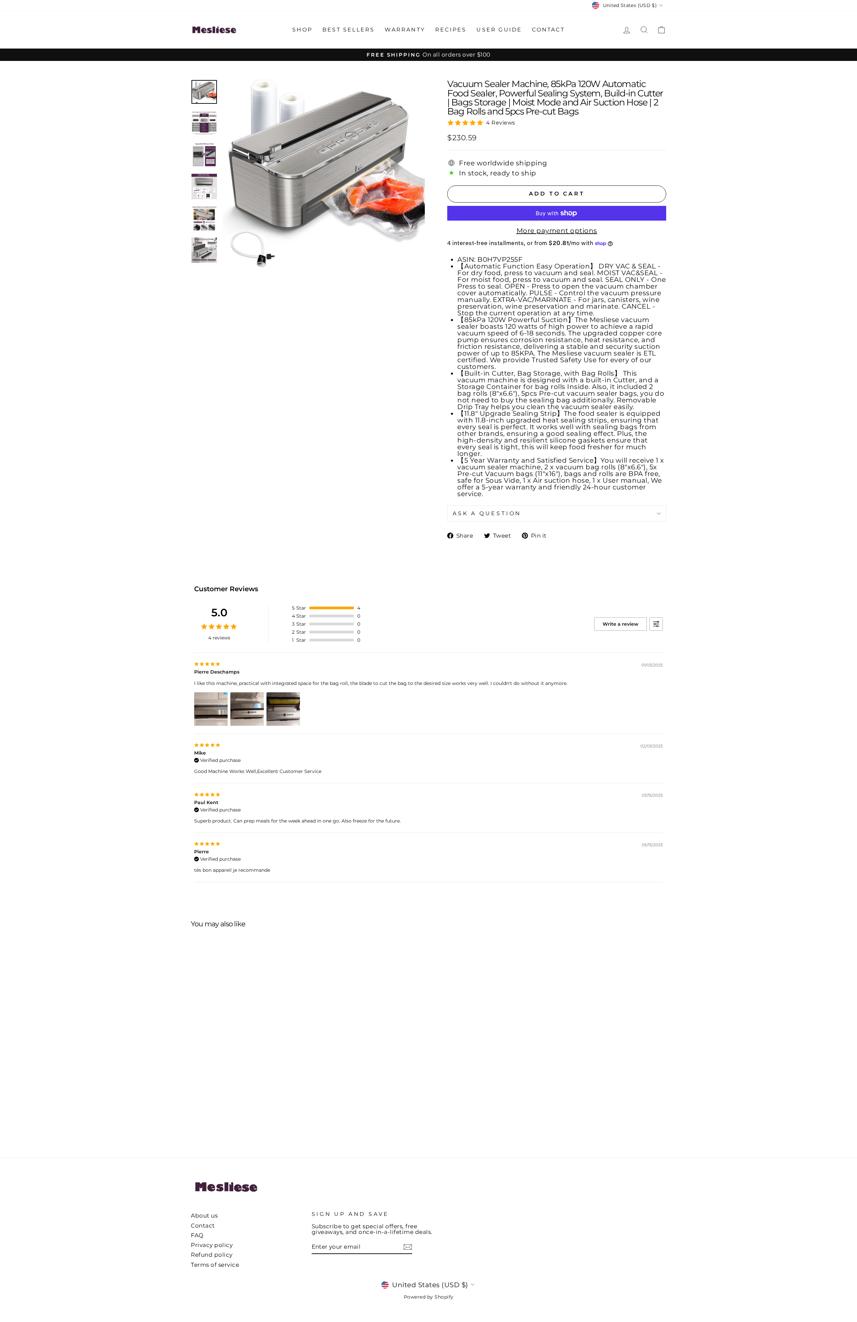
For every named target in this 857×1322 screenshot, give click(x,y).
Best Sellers (348, 29)
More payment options (557, 230)
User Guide (499, 29)
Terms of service (215, 1264)
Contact (548, 29)
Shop (302, 29)
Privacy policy (212, 1245)
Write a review (620, 624)
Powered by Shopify (429, 1297)
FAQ (197, 1235)
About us (204, 1215)
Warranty (405, 29)
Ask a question (487, 513)
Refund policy (212, 1254)
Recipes (450, 29)
